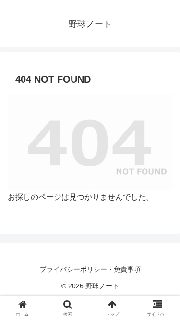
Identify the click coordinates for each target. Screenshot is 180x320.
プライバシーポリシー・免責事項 (90, 269)
